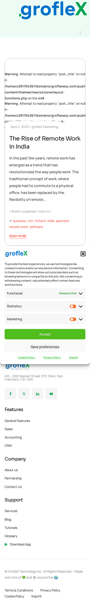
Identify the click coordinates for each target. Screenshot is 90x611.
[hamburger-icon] (80, 32)
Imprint (73, 358)
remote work (18, 227)
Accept (45, 334)
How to (44, 211)
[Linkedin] (37, 393)
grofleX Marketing (45, 126)
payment (62, 221)
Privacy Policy (52, 358)
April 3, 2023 (20, 126)
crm (30, 221)
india (50, 221)
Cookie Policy (26, 358)
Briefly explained (23, 211)
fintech (40, 221)
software (36, 227)
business (19, 221)
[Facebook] (10, 393)
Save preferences (45, 346)
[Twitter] (24, 393)
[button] (83, 254)
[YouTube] (51, 393)
